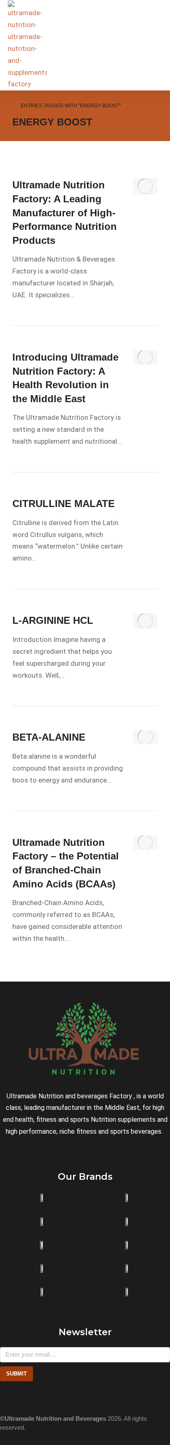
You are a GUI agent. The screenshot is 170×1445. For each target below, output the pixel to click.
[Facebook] (21, 1398)
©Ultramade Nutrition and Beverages (53, 1418)
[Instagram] (4, 1398)
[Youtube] (39, 1398)
